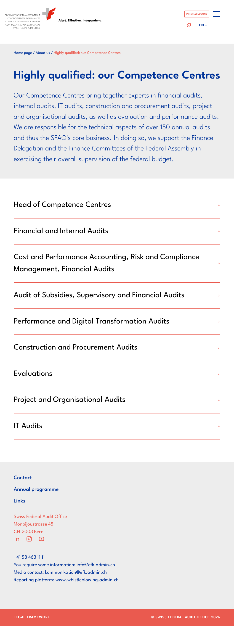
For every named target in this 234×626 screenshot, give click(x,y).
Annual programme (36, 489)
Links (19, 501)
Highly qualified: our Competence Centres (87, 53)
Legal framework (32, 617)
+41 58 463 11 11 (29, 557)
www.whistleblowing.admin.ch (87, 580)
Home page (23, 53)
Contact (23, 477)
